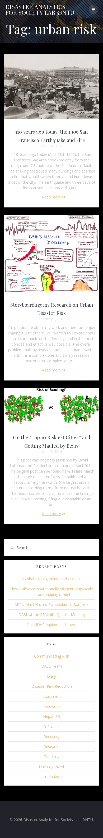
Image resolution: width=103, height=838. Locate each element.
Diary (51, 676)
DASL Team (51, 666)
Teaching (51, 756)
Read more (51, 197)
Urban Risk (52, 776)
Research (51, 746)
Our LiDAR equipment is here (51, 624)
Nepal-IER (51, 716)
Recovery (51, 736)
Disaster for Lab (39, 10)
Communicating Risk (51, 656)
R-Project (52, 726)
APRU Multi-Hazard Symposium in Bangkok (51, 604)
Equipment (52, 696)
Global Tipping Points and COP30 (51, 578)
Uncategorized (51, 766)
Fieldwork (51, 706)
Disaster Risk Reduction (51, 686)
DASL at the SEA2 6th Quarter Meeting (51, 614)
